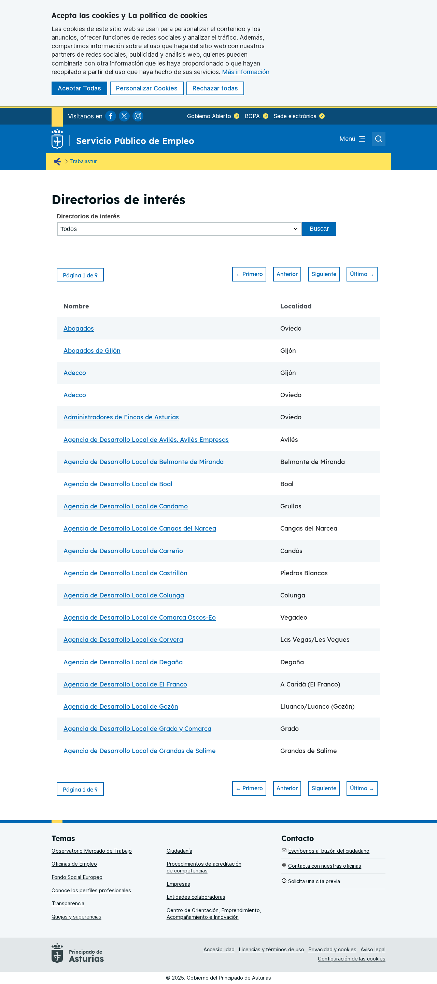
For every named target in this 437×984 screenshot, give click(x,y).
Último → (362, 274)
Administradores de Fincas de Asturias (121, 417)
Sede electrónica (296, 116)
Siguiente (324, 274)
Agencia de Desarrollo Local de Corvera (123, 639)
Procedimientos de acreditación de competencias (204, 867)
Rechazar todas (215, 88)
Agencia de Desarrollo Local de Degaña (123, 662)
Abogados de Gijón (92, 350)
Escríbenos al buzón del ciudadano (328, 851)
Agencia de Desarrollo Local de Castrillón (125, 573)
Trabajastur (83, 161)
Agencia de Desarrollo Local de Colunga (124, 595)
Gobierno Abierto (210, 116)
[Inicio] (59, 162)
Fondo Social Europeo (77, 877)
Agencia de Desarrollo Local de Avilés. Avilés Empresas (146, 440)
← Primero (249, 274)
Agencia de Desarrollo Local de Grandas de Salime (140, 751)
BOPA (253, 116)
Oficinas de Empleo (74, 863)
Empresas (178, 884)
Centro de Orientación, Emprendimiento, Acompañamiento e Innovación (214, 913)
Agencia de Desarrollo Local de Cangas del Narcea (140, 528)
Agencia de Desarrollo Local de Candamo (126, 506)
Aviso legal (373, 949)
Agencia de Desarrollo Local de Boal (118, 484)
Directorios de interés (88, 216)
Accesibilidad (219, 949)
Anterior (287, 274)
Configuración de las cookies (351, 958)
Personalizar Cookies (147, 88)
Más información (245, 71)
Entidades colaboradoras (196, 897)
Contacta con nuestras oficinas (324, 866)
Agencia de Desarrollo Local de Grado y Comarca (137, 729)
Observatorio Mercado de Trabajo (92, 851)
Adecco (75, 373)
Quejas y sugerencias (76, 916)
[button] (80, 274)
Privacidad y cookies (332, 949)
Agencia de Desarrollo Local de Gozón (121, 706)
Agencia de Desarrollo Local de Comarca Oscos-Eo (140, 617)
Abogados (79, 328)
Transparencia (68, 903)
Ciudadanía (179, 851)
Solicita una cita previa (314, 881)
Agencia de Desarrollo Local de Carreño (123, 551)
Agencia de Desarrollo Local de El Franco (125, 684)
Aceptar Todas (79, 88)
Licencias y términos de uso (271, 949)
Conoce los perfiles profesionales (91, 890)
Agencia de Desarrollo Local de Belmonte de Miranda (144, 462)
